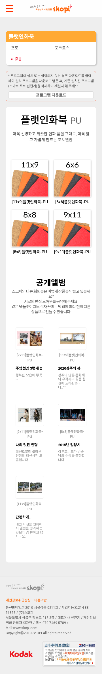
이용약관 (40, 600)
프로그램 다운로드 (51, 95)
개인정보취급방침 (18, 600)
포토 (14, 48)
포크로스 (62, 48)
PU (18, 59)
